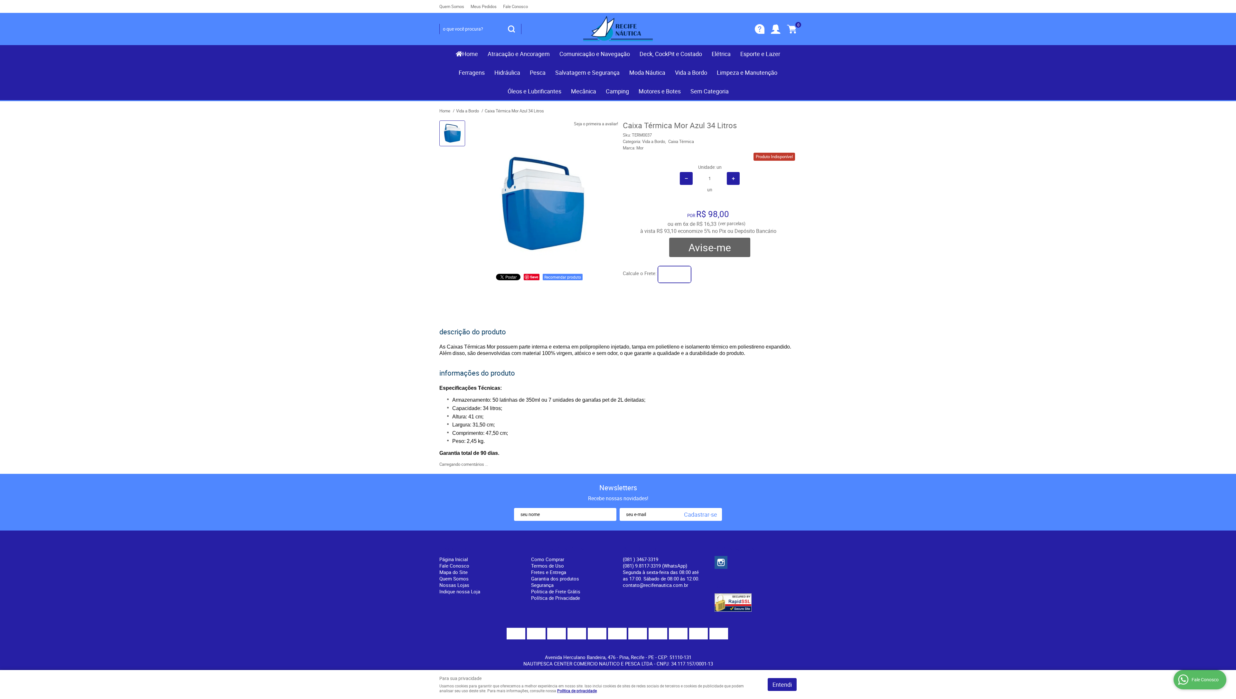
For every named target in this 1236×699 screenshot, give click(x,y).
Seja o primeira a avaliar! (596, 124)
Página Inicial (453, 559)
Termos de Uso (547, 565)
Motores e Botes (660, 91)
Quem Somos (451, 6)
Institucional (456, 548)
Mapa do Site (453, 572)
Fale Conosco (515, 6)
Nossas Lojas (454, 585)
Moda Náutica (647, 72)
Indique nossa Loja (459, 591)
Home (470, 54)
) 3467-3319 (640, 559)
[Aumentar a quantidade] (733, 178)
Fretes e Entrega (548, 572)
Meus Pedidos (484, 6)
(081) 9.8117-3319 (655, 565)
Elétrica (721, 54)
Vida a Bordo (691, 72)
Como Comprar (547, 559)
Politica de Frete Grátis (555, 591)
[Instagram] (721, 562)
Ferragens (472, 72)
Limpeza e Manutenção (747, 72)
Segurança (542, 585)
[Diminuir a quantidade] (686, 178)
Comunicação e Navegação (594, 54)
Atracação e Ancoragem (519, 54)
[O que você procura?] (511, 29)
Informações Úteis (557, 548)
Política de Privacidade (555, 598)
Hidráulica (507, 72)
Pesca (538, 72)
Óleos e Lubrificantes (534, 91)
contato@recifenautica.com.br (655, 585)
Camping (617, 91)
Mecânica (583, 91)
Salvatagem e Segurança (587, 72)
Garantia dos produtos (555, 578)
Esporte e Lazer (760, 54)
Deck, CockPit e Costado (671, 54)
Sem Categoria (709, 91)
